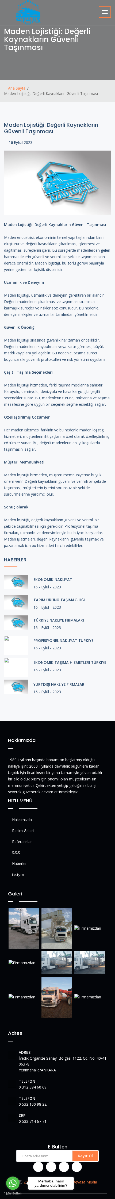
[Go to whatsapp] (13, 1183)
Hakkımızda (22, 819)
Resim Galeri (23, 830)
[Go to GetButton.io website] (12, 1193)
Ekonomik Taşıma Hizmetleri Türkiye (69, 662)
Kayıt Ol (85, 1155)
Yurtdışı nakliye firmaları (59, 684)
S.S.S (16, 852)
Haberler (19, 863)
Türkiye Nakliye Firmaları (58, 620)
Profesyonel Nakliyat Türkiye (63, 640)
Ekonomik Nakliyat (52, 579)
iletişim (18, 874)
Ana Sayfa (16, 88)
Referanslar (22, 841)
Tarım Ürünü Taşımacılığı (59, 600)
